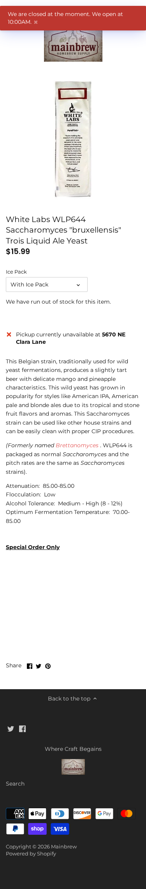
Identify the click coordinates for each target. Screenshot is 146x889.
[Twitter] (10, 729)
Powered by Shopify (31, 854)
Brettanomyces (78, 445)
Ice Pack (16, 272)
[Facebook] (22, 729)
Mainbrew (64, 847)
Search (15, 783)
